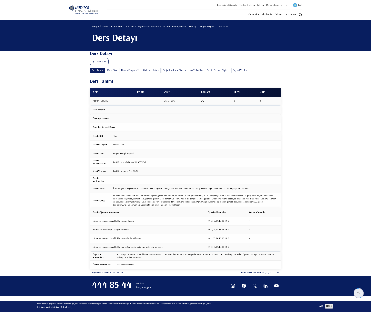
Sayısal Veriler (240, 70)
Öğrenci (279, 14)
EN (287, 5)
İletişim (260, 5)
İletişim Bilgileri (143, 288)
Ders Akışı (112, 70)
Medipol (140, 284)
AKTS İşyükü (196, 70)
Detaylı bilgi (66, 307)
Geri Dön (101, 61)
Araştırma (291, 14)
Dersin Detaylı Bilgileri (218, 70)
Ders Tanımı (97, 70)
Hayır (329, 306)
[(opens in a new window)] (232, 285)
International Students (227, 5)
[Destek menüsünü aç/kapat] (359, 293)
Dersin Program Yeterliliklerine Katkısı (140, 70)
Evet (321, 306)
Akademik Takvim (247, 5)
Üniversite (253, 14)
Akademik (267, 14)
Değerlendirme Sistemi (174, 70)
